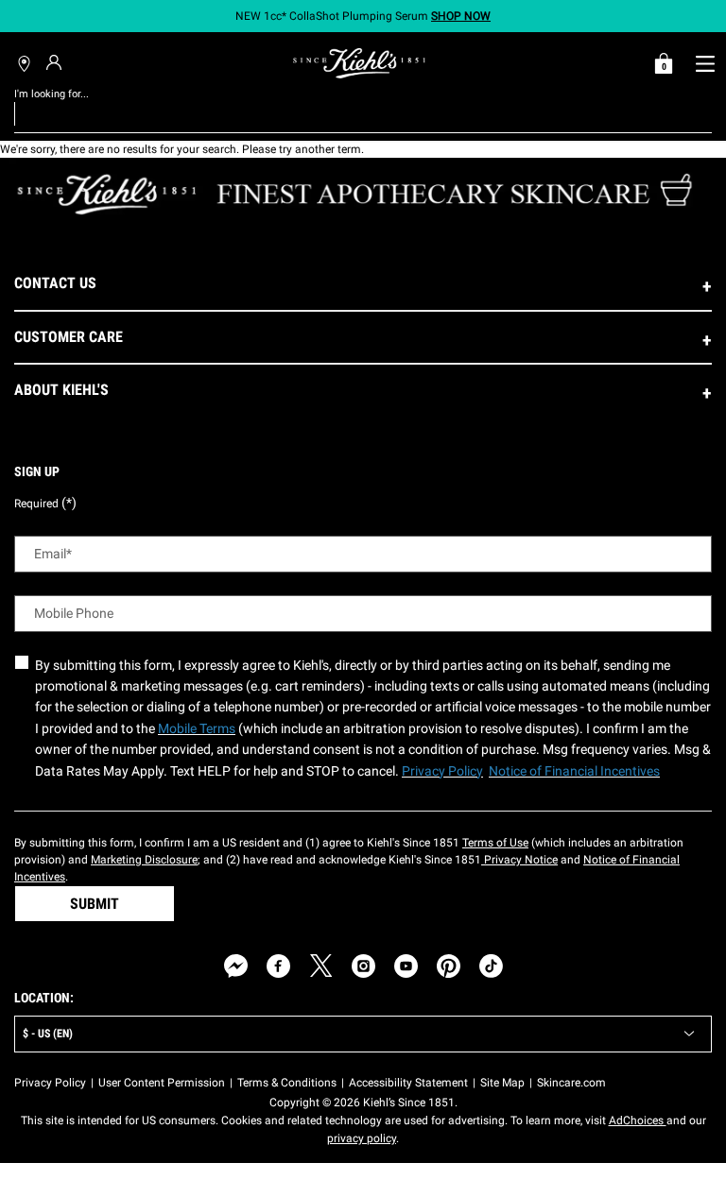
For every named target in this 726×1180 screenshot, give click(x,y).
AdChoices (637, 1120)
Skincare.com (571, 1082)
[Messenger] (236, 966)
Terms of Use (495, 842)
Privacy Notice (519, 859)
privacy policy (361, 1138)
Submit (94, 904)
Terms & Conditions (287, 1082)
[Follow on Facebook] (278, 966)
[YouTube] (406, 966)
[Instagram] (363, 966)
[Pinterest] (448, 966)
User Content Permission (161, 1082)
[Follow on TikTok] (491, 966)
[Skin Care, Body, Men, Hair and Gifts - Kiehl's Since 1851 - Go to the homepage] (359, 63)
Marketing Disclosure (144, 859)
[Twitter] (321, 966)
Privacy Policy (50, 1082)
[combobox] (348, 113)
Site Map (502, 1082)
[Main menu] (704, 63)
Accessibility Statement (408, 1082)
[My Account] (56, 62)
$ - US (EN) (48, 1033)
